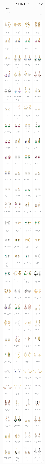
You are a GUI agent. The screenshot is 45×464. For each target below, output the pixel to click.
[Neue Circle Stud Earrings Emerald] (27, 222)
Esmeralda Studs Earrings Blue (7, 180)
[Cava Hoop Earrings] (17, 355)
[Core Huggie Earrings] (27, 125)
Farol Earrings (7, 409)
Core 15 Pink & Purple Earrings (7, 81)
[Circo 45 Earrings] (27, 371)
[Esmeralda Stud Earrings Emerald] (27, 157)
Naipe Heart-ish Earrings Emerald (27, 196)
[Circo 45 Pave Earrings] (7, 387)
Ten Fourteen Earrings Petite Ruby (37, 48)
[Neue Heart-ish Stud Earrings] (37, 240)
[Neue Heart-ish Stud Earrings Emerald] (7, 256)
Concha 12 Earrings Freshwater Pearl (37, 81)
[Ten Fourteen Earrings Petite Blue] (17, 40)
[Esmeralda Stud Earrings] (17, 157)
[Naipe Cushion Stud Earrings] (7, 189)
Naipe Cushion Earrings (37, 180)
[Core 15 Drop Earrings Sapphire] (27, 58)
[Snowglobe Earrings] (37, 419)
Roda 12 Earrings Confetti (7, 314)
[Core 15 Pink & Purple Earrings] (7, 74)
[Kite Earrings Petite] (7, 107)
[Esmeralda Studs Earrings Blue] (7, 173)
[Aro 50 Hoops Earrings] (37, 339)
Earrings (9, 12)
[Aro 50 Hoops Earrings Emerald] (7, 355)
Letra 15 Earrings (17, 297)
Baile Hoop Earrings (7, 378)
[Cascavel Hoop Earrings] (7, 24)
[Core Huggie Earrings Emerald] (37, 125)
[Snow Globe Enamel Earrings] (27, 419)
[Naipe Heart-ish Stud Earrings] (37, 189)
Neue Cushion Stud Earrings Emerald (17, 247)
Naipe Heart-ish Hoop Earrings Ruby (17, 213)
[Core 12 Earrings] (7, 58)
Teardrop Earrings (37, 96)
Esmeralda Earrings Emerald (37, 148)
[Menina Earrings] (37, 435)
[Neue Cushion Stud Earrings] (7, 240)
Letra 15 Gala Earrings (27, 298)
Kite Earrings (27, 96)
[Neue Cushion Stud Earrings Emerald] (17, 240)
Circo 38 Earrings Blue (17, 378)
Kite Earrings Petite (7, 113)
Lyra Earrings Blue (37, 393)
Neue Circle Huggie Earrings (7, 229)
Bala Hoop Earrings (27, 345)
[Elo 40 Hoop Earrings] (17, 323)
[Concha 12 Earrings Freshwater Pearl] (37, 74)
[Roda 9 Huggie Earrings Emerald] (17, 307)
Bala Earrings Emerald (7, 346)
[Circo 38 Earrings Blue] (17, 371)
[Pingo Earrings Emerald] (7, 435)
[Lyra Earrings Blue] (37, 387)
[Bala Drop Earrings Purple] (17, 339)
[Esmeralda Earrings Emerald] (37, 141)
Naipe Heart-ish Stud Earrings (38, 196)
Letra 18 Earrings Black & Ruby (37, 298)
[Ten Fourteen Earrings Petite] (7, 40)
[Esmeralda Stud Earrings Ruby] (37, 157)
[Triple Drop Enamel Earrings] (27, 435)
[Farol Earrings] (7, 403)
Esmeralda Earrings (17, 148)
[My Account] (39, 4)
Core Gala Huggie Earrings (37, 114)
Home (3, 12)
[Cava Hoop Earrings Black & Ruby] (17, 107)
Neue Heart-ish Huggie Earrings (27, 247)
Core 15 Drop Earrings (17, 65)
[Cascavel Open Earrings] (27, 24)
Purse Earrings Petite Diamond (27, 114)
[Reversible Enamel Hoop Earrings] (37, 403)
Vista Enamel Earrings (27, 458)
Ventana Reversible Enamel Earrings (17, 459)
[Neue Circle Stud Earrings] (17, 222)
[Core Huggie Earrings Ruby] (7, 141)
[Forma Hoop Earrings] (17, 403)
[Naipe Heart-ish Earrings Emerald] (27, 189)
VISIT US (4, 1)
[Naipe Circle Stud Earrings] (27, 173)
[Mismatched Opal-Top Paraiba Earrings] (17, 90)
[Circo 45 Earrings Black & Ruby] (37, 371)
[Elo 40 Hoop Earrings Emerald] (27, 323)
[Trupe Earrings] (17, 387)
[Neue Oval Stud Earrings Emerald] (27, 256)
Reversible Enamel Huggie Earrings (7, 426)
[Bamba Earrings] (27, 355)
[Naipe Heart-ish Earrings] (17, 189)
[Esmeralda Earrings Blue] (27, 141)
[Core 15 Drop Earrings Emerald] (37, 58)
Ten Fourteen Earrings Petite (7, 47)
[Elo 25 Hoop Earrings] (7, 323)
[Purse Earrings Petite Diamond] (27, 107)
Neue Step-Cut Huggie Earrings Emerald (7, 281)
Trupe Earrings (17, 393)
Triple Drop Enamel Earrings (27, 442)
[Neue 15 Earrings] (37, 205)
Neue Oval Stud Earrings (17, 263)
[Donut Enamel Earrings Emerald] (17, 419)
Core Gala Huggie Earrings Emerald (7, 132)
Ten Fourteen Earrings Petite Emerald (27, 48)
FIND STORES (8, 1)
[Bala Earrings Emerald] (7, 339)
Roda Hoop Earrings (27, 314)
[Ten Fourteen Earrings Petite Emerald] (27, 40)
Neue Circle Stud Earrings (17, 229)
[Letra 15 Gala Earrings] (27, 291)
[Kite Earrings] (27, 90)
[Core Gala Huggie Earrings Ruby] (17, 125)
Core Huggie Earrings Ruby (7, 148)
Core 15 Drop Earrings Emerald (37, 65)
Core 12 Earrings (7, 64)
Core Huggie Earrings (27, 132)
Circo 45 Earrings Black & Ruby (37, 378)
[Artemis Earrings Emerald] (27, 273)
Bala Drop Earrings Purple (17, 346)
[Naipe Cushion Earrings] (37, 173)
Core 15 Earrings (27, 80)
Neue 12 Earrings (27, 211)
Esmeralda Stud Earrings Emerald (27, 164)
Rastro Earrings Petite (37, 31)
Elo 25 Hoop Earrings (7, 330)
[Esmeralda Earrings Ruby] (7, 157)
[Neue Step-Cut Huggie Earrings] (37, 256)
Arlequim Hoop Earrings (37, 362)
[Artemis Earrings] (17, 273)
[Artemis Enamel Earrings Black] (37, 273)
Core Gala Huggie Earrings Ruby (17, 132)
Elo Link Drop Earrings (37, 330)
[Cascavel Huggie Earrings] (17, 24)
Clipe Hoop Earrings (27, 410)
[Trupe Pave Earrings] (27, 387)
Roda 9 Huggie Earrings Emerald (17, 314)
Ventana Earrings (7, 457)
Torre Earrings (17, 441)
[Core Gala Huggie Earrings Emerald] (7, 125)
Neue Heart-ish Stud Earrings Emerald (7, 264)
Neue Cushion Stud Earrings (7, 247)
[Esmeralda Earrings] (17, 141)
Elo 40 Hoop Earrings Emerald (27, 330)
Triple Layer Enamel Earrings (37, 458)
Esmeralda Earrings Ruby (7, 164)
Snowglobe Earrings (38, 426)
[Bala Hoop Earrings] (27, 339)
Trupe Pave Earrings (27, 394)
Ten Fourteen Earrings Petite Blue (17, 48)
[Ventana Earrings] (7, 451)
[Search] (37, 4)
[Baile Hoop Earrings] (7, 371)
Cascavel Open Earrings (27, 31)
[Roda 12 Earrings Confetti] (7, 307)
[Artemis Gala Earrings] (7, 291)
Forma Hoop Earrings (17, 410)
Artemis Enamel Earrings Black (37, 280)
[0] (41, 4)
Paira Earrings (37, 313)
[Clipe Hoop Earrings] (27, 403)
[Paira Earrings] (37, 307)
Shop (6, 12)
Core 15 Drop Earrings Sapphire (27, 65)
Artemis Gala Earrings (7, 298)
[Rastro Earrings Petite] (37, 24)
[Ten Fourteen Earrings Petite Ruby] (37, 40)
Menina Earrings (37, 441)
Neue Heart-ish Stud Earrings (37, 247)
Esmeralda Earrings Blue (27, 148)
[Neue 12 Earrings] (27, 205)
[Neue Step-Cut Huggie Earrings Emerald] (7, 273)
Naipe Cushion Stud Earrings (7, 196)
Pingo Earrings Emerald (7, 442)
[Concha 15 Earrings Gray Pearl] (7, 90)
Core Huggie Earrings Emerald (37, 132)
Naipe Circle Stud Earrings (27, 180)
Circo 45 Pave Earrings (7, 394)
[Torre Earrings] (17, 435)
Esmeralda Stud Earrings (17, 164)
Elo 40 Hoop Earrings (17, 330)
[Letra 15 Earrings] (17, 291)
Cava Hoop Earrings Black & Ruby (17, 115)
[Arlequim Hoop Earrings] (37, 355)
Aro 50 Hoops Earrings (37, 346)
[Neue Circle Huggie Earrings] (7, 222)
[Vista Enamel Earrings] (27, 451)
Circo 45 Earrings (27, 377)
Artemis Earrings (17, 279)
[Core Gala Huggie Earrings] (37, 107)
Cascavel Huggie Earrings (17, 31)
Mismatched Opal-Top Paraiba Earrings (17, 98)
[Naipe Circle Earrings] (17, 173)
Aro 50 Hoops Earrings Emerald (7, 362)
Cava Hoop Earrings (17, 362)
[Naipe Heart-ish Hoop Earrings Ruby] (17, 205)
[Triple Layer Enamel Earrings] (37, 451)
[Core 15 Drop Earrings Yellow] (17, 74)
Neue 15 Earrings (37, 211)
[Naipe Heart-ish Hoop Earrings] (7, 205)
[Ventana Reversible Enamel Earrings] (17, 451)
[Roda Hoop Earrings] (27, 307)
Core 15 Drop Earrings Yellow (17, 81)
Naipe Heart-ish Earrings (17, 196)
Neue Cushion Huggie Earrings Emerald (37, 230)
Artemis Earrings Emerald (27, 280)
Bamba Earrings (28, 361)
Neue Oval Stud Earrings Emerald (27, 263)
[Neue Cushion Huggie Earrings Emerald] (37, 222)
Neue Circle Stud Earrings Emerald (27, 229)
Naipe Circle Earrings (17, 180)
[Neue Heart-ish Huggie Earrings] (27, 240)
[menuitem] (4, 1)
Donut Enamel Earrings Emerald (17, 426)
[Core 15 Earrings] (27, 74)
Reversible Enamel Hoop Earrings (37, 410)
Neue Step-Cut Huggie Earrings (37, 263)
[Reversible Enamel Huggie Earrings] (7, 419)
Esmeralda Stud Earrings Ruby (37, 164)
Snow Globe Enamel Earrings (27, 426)
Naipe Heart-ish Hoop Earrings (7, 212)
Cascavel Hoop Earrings (7, 31)
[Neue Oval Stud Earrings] (17, 256)
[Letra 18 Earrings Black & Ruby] (37, 291)
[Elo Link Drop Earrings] (37, 323)
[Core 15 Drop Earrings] (17, 58)
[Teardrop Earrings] (37, 90)
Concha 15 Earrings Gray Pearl (7, 97)
